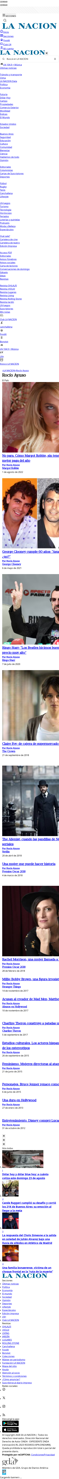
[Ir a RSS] (3, 1415)
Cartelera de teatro (10, 242)
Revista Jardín (7, 302)
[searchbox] (28, 59)
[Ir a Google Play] (10, 1425)
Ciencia (3, 153)
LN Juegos (5, 203)
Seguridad (5, 137)
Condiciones (37, 1454)
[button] (29, 208)
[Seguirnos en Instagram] (3, 1407)
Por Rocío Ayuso (11, 464)
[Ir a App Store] (10, 1431)
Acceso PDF (6, 252)
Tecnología (5, 209)
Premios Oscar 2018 (14, 871)
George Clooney (11, 564)
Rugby (3, 186)
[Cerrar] (46, 53)
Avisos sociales (7, 262)
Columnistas (6, 170)
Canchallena (6, 193)
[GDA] (10, 1464)
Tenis (2, 190)
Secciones (8, 36)
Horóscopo (6, 213)
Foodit (6, 40)
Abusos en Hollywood (14, 1007)
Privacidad (49, 1454)
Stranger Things (11, 987)
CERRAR (3, 2)
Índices (3, 114)
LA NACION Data (8, 81)
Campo (3, 100)
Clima (3, 77)
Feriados (4, 216)
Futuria (3, 94)
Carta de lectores (9, 265)
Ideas (3, 275)
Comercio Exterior (9, 107)
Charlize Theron (11, 1031)
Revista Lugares (8, 292)
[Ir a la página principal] (29, 28)
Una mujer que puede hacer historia (28, 864)
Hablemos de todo (9, 157)
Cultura (4, 143)
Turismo (4, 206)
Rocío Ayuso (22, 370)
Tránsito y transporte (11, 74)
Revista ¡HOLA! (7, 288)
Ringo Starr (8, 660)
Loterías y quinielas (10, 219)
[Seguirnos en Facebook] (3, 1390)
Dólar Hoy (5, 97)
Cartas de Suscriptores (12, 173)
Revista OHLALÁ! (8, 285)
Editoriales (5, 166)
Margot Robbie (10, 468)
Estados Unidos (8, 124)
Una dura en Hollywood (19, 1100)
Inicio (6, 32)
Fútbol (3, 183)
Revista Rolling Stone (11, 298)
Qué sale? (5, 236)
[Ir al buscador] (5, 20)
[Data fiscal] (4, 1474)
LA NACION (8, 370)
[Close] (3, 1136)
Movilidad (5, 110)
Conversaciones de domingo (15, 269)
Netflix (6, 852)
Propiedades (6, 104)
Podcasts (4, 222)
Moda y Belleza (8, 226)
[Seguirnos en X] (3, 1398)
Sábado (4, 272)
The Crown (8, 751)
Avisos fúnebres (8, 259)
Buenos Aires (7, 133)
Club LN (7, 44)
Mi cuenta (8, 48)
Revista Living (7, 295)
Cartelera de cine (9, 239)
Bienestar (5, 150)
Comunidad (6, 147)
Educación (5, 140)
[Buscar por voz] (55, 59)
